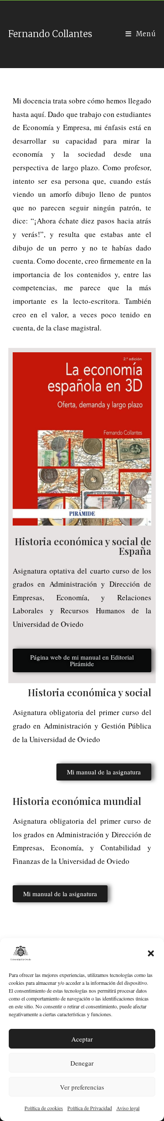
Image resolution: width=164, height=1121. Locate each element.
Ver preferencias (82, 1087)
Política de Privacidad (89, 1107)
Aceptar (82, 1039)
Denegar (82, 1063)
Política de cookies (43, 1107)
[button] (151, 953)
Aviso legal (128, 1107)
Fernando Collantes (50, 33)
